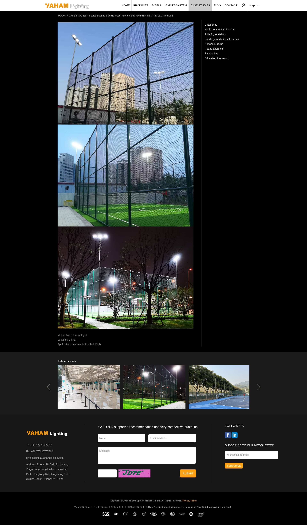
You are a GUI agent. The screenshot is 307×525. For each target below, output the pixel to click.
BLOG (217, 5)
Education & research (217, 58)
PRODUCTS (140, 5)
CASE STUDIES (200, 5)
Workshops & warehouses (219, 29)
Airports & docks (214, 44)
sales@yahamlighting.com (48, 457)
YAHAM (62, 15)
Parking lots (211, 53)
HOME (126, 5)
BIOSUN (157, 5)
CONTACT (231, 5)
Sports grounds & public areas (105, 15)
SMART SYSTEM (176, 5)
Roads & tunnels (214, 48)
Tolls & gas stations (216, 34)
